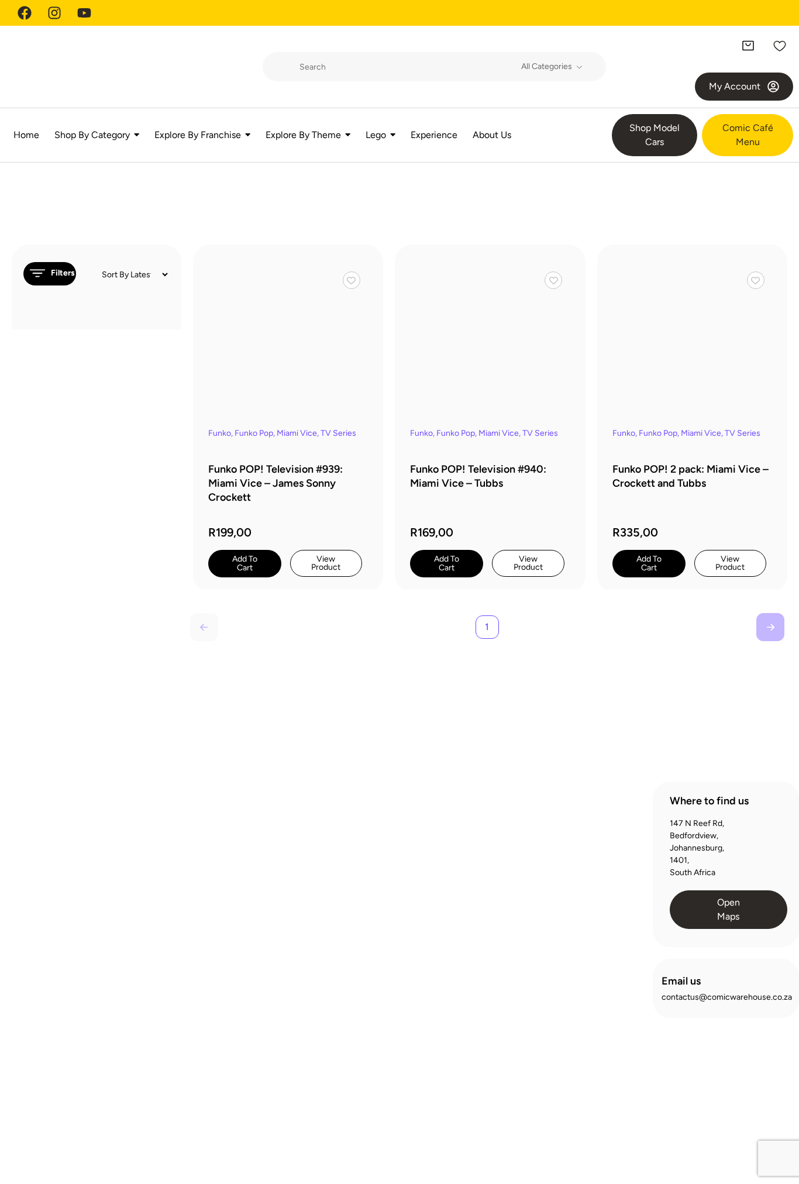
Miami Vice (297, 433)
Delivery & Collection (390, 863)
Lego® (192, 1022)
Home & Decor (208, 980)
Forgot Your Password (564, 884)
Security (775, 1125)
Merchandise (205, 1043)
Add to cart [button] (244, 563)
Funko (219, 433)
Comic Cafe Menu (385, 841)
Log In (535, 841)
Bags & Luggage (210, 853)
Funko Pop (254, 433)
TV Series (338, 433)
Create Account (553, 820)
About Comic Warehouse (397, 820)
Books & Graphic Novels (225, 874)
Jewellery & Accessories (225, 1001)
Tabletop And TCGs (216, 1064)
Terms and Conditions (706, 1125)
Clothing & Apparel (215, 916)
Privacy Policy (627, 1125)
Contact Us (373, 905)
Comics (195, 937)
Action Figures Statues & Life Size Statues (226, 826)
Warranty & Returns (387, 884)
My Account (546, 863)
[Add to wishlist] (351, 280)
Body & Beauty (207, 895)
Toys (189, 1085)
